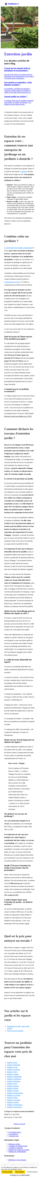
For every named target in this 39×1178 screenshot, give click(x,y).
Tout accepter (7, 1172)
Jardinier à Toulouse (13, 1069)
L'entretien (23, 171)
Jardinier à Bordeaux (13, 1081)
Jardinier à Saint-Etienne (15, 1093)
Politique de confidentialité (17, 1151)
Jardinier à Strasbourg (14, 1079)
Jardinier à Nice (12, 1072)
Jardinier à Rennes (13, 1086)
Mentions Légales (14, 1144)
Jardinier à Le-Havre (13, 1095)
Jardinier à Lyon (12, 1067)
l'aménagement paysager (12, 282)
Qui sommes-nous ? (14, 1132)
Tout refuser (19, 1172)
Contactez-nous (13, 1136)
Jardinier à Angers (13, 1102)
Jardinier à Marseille (13, 1065)
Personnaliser (32, 1172)
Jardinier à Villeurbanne (14, 1105)
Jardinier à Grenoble (13, 1100)
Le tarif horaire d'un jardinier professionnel (18, 248)
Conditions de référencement (17, 1146)
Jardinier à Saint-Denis (14, 1107)
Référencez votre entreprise (17, 1160)
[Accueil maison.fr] (19, 3)
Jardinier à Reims (12, 1088)
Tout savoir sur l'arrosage (15, 1031)
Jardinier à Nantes (13, 1074)
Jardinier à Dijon (12, 1098)
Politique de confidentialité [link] (20, 1175)
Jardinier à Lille (12, 1083)
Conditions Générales (15, 1148)
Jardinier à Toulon (13, 1090)
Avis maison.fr (13, 1134)
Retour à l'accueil (19, 1124)
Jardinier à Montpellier (14, 1076)
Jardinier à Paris (12, 1062)
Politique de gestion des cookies (18, 1150)
